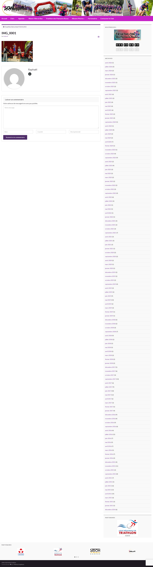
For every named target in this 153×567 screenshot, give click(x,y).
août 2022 (108, 197)
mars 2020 (108, 264)
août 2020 (108, 260)
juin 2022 (108, 205)
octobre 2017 (109, 375)
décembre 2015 (110, 462)
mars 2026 (108, 70)
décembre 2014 (110, 509)
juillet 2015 (108, 482)
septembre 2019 (110, 284)
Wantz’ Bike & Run (36, 18)
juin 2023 (108, 169)
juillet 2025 (108, 98)
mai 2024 (108, 138)
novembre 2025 (110, 82)
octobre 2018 (109, 328)
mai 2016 (108, 442)
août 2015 (108, 478)
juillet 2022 (108, 201)
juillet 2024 (108, 130)
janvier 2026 (109, 74)
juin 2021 (108, 244)
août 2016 (108, 430)
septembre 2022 (110, 193)
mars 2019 (108, 308)
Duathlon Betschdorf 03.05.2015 (16, 27)
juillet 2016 (108, 434)
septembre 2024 (110, 122)
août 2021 (108, 237)
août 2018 (108, 335)
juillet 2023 (108, 165)
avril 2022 (108, 213)
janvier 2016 (109, 458)
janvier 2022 (109, 217)
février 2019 (109, 312)
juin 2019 (108, 296)
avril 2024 (108, 142)
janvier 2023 (109, 181)
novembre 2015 (110, 466)
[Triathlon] (127, 34)
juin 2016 (108, 438)
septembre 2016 (110, 426)
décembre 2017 (110, 367)
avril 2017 (108, 399)
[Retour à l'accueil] (76, 8)
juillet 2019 (108, 292)
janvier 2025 (109, 118)
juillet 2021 (108, 241)
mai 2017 (108, 395)
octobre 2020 (109, 252)
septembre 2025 (110, 90)
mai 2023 (108, 173)
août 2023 (108, 161)
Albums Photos (78, 18)
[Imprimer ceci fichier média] (98, 37)
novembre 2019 (110, 276)
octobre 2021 (109, 229)
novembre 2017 (110, 371)
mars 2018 (108, 355)
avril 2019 (108, 304)
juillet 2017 (108, 387)
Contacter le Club (107, 18)
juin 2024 (108, 134)
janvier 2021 (109, 248)
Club (12, 18)
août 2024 (108, 126)
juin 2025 (108, 102)
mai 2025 (108, 106)
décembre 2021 (110, 221)
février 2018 (109, 359)
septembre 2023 (110, 157)
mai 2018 (108, 347)
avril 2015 (108, 494)
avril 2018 (108, 351)
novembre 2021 (110, 225)
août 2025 (108, 94)
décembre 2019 (110, 272)
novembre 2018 (110, 324)
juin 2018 (108, 343)
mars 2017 (108, 403)
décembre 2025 (110, 78)
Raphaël (6, 36)
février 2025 (109, 114)
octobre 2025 (109, 86)
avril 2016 (108, 446)
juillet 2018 (108, 339)
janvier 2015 (109, 505)
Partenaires (92, 18)
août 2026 (108, 63)
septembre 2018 (110, 331)
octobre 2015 (109, 470)
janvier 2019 (109, 316)
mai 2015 (108, 490)
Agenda (21, 18)
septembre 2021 (110, 233)
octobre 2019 (109, 280)
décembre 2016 (110, 414)
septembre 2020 (110, 256)
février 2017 (109, 407)
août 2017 (108, 383)
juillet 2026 (108, 67)
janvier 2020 (109, 268)
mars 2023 (108, 177)
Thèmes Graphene (19, 561)
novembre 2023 (110, 150)
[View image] (17, 51)
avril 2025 (108, 110)
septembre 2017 (110, 379)
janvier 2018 (109, 363)
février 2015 (109, 501)
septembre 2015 (110, 474)
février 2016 (109, 454)
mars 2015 (108, 498)
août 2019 (108, 288)
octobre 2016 (109, 422)
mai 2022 (108, 209)
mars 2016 (108, 450)
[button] (75, 554)
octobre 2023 (109, 154)
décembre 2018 (110, 320)
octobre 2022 (109, 189)
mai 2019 (108, 300)
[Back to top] (148, 554)
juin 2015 (108, 486)
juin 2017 (108, 391)
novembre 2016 (110, 418)
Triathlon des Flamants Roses (57, 18)
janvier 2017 (109, 411)
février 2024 (109, 146)
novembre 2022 (110, 185)
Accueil (4, 18)
